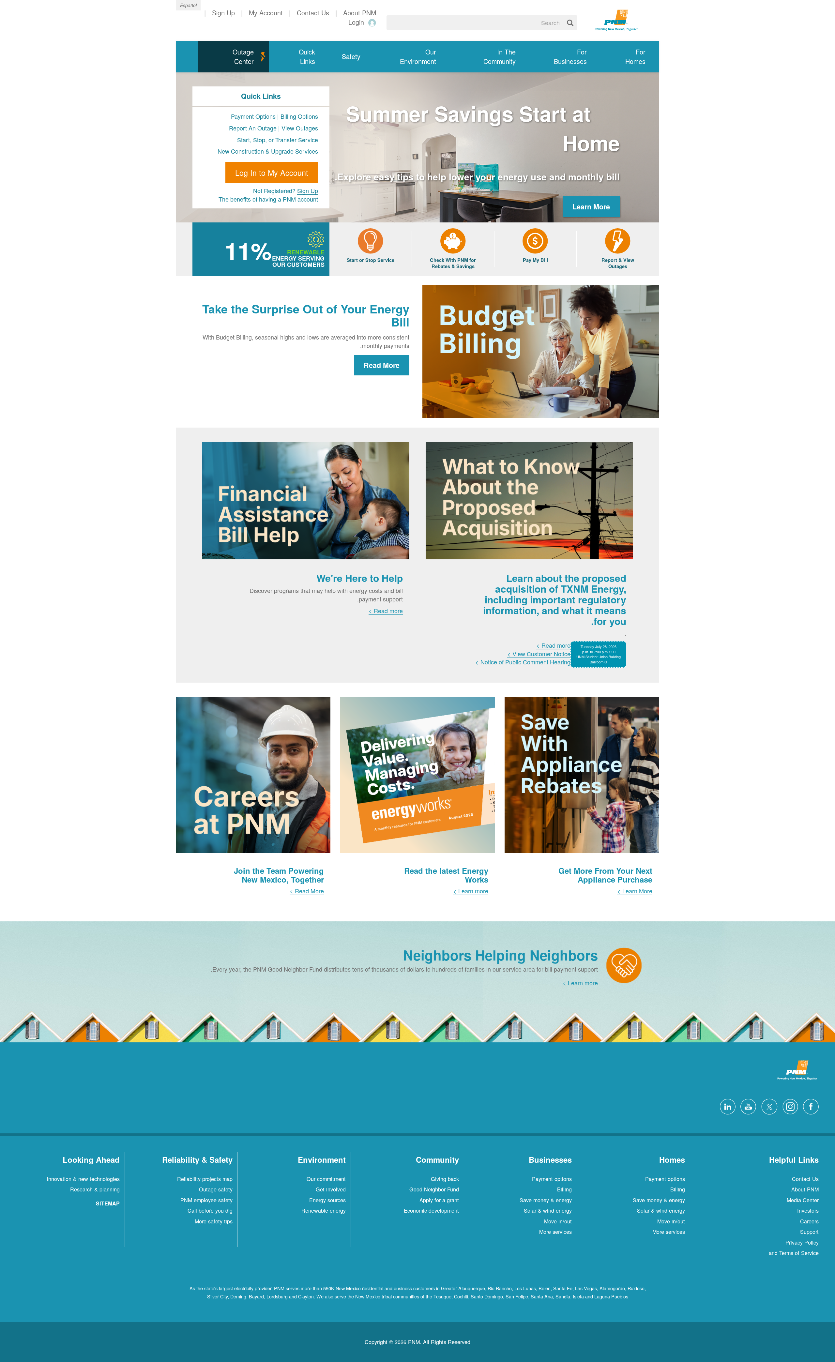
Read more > (553, 645)
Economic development (431, 1210)
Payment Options (253, 116)
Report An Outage (253, 128)
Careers (809, 1221)
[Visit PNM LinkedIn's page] (726, 1105)
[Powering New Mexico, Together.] (616, 19)
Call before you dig (210, 1210)
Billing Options (299, 116)
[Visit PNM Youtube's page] (746, 1105)
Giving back (445, 1179)
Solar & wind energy (661, 1210)
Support (809, 1231)
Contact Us (805, 1179)
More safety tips (214, 1221)
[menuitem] (629, 56)
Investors (808, 1210)
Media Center (803, 1200)
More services (668, 1231)
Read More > (307, 890)
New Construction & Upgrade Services (268, 151)
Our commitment (326, 1179)
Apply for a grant (439, 1200)
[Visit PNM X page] (768, 1105)
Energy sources (327, 1200)
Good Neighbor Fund (434, 1189)
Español (188, 5)
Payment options (665, 1179)
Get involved (331, 1189)
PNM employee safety (206, 1200)
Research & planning (95, 1189)
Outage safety (216, 1189)
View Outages (299, 128)
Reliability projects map (205, 1179)
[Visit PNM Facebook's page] (809, 1105)
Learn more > (470, 890)
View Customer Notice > (538, 653)
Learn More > (634, 890)
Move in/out (671, 1221)
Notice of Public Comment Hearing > (522, 662)
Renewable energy (323, 1210)
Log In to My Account (271, 172)
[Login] (371, 22)
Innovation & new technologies (83, 1179)
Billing (677, 1189)
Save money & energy (659, 1200)
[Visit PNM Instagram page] (788, 1105)
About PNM (805, 1189)
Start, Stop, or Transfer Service (277, 139)
